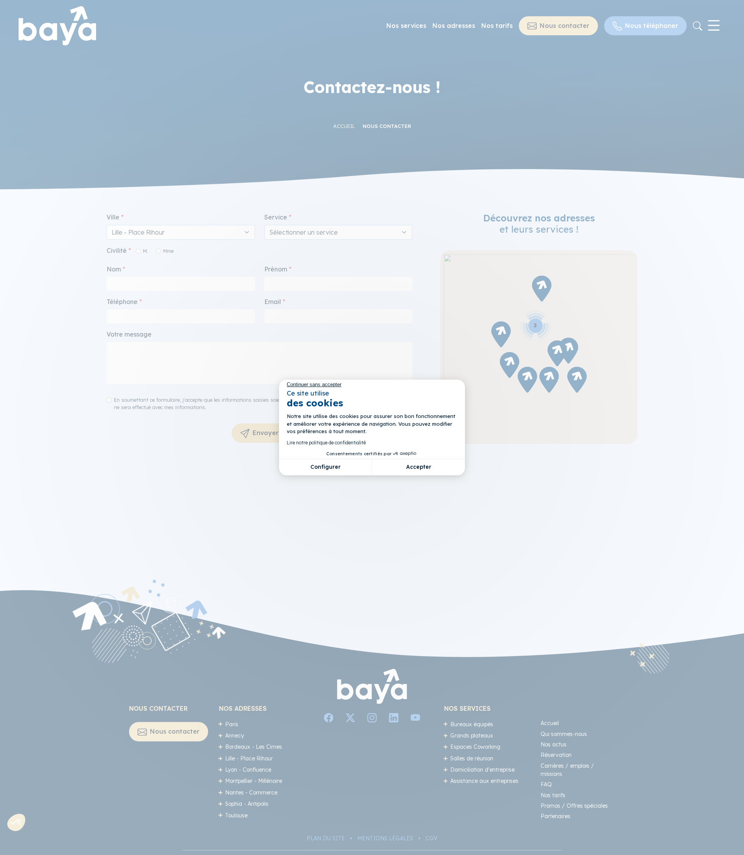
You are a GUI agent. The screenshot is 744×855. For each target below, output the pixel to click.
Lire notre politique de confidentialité (326, 443)
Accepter (418, 466)
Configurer (325, 466)
